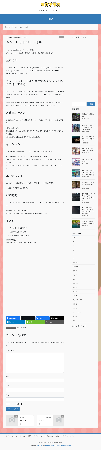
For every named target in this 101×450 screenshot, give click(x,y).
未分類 (75, 316)
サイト (8, 395)
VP (73, 254)
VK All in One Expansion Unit (63, 445)
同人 (29, 436)
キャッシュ (23, 420)
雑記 (74, 320)
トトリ (75, 291)
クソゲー (75, 275)
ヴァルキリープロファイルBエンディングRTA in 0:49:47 (88, 127)
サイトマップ (38, 436)
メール (8, 385)
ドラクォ (75, 295)
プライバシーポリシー (69, 436)
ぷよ (74, 258)
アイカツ (75, 262)
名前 (7, 376)
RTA (62, 37)
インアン (75, 271)
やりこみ (23, 436)
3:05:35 (41, 420)
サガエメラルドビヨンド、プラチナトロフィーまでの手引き (88, 173)
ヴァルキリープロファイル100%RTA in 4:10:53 (88, 184)
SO (74, 246)
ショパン (75, 283)
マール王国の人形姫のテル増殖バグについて (88, 139)
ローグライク (77, 312)
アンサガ (23, 327)
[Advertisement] (21, 260)
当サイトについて (11, 436)
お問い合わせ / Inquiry (52, 436)
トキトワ (75, 287)
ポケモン (75, 304)
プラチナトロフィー (79, 300)
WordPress (40, 445)
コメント (10, 350)
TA (73, 250)
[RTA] (12, 419)
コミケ (75, 279)
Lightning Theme (49, 445)
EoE (74, 237)
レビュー (75, 308)
